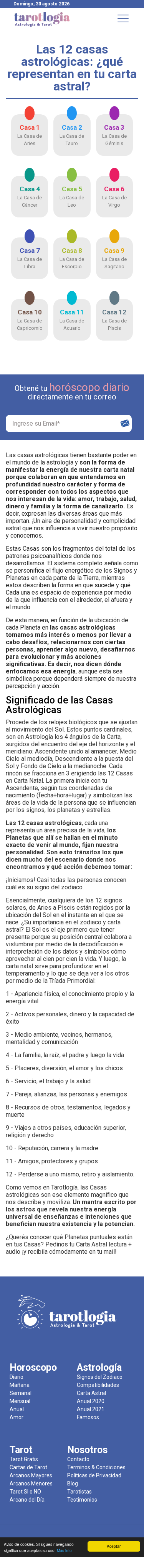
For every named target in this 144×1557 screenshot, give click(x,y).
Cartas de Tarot (28, 1467)
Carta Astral (91, 1393)
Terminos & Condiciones (96, 1467)
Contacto (78, 1459)
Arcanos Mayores (31, 1475)
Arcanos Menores (31, 1483)
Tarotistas (79, 1492)
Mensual (20, 1401)
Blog (72, 1483)
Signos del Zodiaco (99, 1377)
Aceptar (114, 1546)
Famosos (88, 1417)
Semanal (20, 1393)
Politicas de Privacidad (94, 1475)
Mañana (20, 1385)
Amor (16, 1417)
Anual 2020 (90, 1401)
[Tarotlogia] (42, 25)
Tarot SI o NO (25, 1492)
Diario (16, 1377)
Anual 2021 (90, 1409)
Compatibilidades (98, 1385)
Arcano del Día (27, 1500)
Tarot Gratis (24, 1459)
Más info (64, 1550)
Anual (17, 1409)
